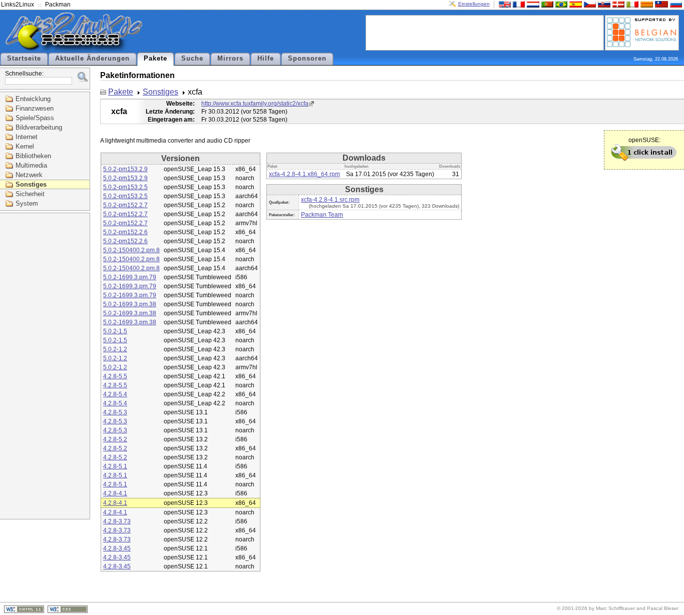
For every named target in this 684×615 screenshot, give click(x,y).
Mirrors (230, 58)
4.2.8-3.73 (117, 521)
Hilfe (265, 58)
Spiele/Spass (35, 118)
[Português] (546, 4)
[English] (504, 4)
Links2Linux (17, 4)
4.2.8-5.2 (115, 439)
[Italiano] (631, 4)
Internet (27, 137)
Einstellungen (474, 4)
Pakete (155, 58)
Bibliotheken (33, 156)
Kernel (25, 146)
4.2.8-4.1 (115, 493)
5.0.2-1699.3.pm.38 (129, 304)
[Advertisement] (485, 32)
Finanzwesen (35, 108)
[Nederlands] (532, 4)
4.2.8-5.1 (115, 466)
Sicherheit (30, 194)
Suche (192, 58)
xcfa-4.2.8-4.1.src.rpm (330, 199)
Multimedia (31, 165)
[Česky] (589, 4)
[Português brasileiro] (560, 4)
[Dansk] (617, 4)
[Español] (574, 4)
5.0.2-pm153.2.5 (125, 187)
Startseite (24, 58)
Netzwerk (29, 175)
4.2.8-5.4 (115, 394)
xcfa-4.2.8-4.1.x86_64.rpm (304, 174)
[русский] (675, 4)
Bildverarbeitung (39, 127)
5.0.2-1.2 (115, 349)
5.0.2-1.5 (115, 331)
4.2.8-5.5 (115, 376)
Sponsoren (307, 58)
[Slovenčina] (603, 4)
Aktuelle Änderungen (92, 58)
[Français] (518, 4)
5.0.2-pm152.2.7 (125, 205)
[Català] (645, 4)
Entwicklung (33, 99)
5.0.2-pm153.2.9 (125, 169)
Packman (58, 4)
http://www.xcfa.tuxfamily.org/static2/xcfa (254, 103)
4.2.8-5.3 (115, 412)
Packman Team (322, 214)
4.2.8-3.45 (117, 548)
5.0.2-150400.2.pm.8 (131, 250)
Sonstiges (31, 184)
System (27, 203)
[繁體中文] (660, 4)
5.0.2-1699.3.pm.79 (129, 277)
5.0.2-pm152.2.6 (125, 232)
